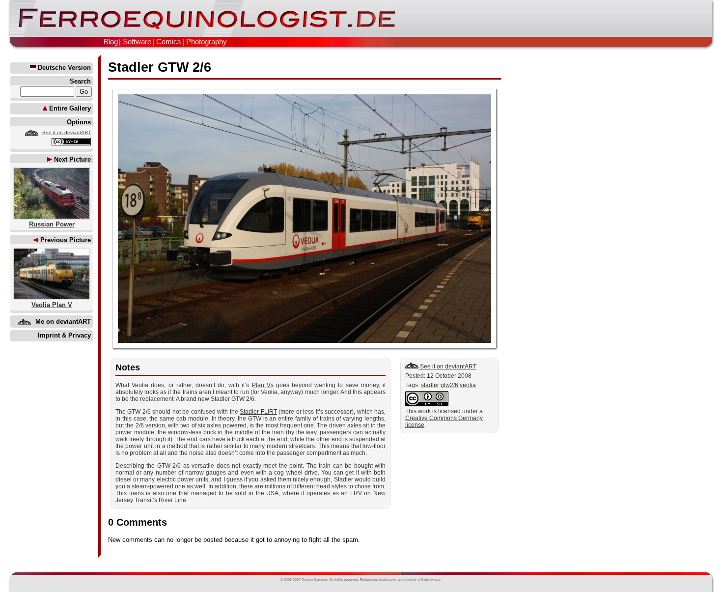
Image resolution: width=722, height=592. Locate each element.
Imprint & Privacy (64, 335)
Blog (111, 41)
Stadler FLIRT (258, 411)
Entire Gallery (69, 108)
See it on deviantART (66, 132)
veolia (468, 385)
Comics (168, 41)
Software (137, 41)
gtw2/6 (449, 385)
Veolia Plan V (51, 305)
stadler (430, 385)
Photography (206, 41)
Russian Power (52, 224)
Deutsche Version (63, 67)
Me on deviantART (63, 321)
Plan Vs (263, 385)
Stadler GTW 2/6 (159, 67)
